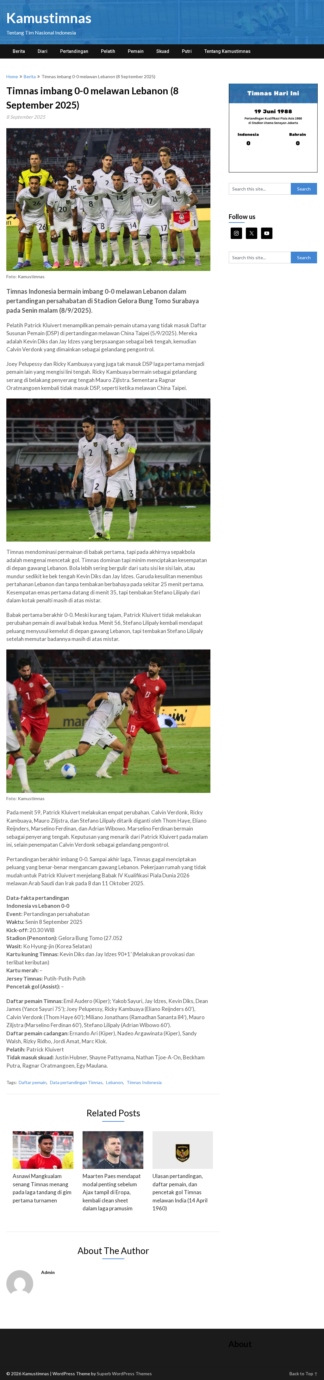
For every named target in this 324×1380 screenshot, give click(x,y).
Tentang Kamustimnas (227, 51)
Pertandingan (74, 51)
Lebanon (114, 1082)
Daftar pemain (33, 1082)
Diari (42, 51)
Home (12, 76)
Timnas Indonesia (144, 1082)
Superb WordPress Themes (124, 1373)
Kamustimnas (48, 17)
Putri (187, 51)
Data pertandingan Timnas (76, 1082)
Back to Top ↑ (304, 1373)
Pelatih (108, 51)
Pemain (136, 51)
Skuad (162, 51)
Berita (19, 51)
